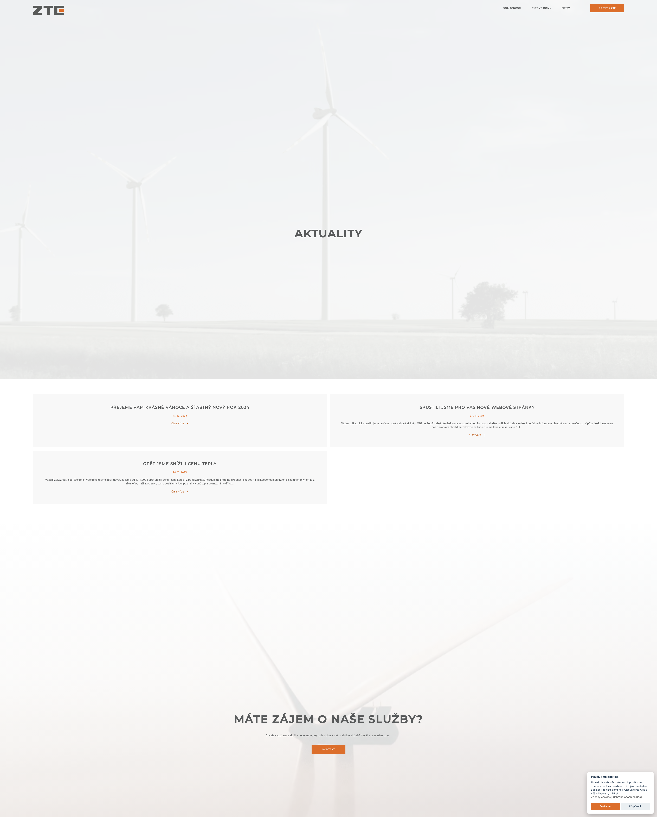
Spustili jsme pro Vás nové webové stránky (477, 407)
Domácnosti (512, 8)
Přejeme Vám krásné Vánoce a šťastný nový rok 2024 (179, 407)
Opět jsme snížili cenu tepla (180, 463)
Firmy (566, 8)
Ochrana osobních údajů (628, 797)
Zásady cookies (601, 797)
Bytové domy (541, 8)
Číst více (177, 423)
